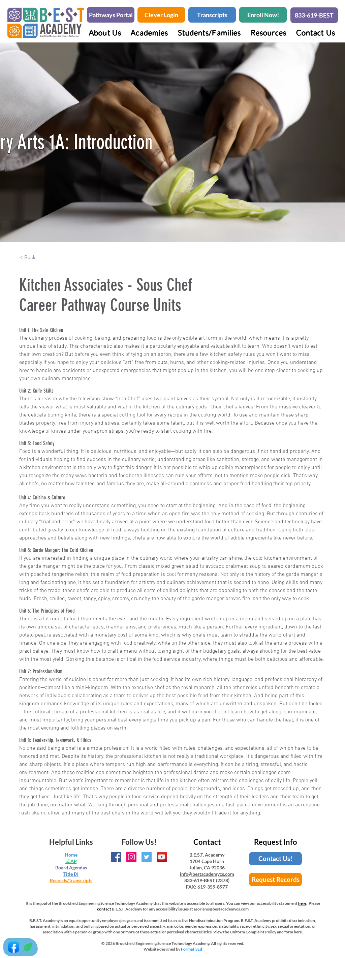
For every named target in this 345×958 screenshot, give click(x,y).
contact (104, 908)
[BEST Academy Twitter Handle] (147, 857)
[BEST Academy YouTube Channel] (162, 857)
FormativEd (191, 949)
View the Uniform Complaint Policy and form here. (258, 931)
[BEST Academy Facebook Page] (116, 857)
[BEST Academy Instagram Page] (131, 857)
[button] (149, 32)
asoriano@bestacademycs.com (221, 908)
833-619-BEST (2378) (206, 880)
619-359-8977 (212, 887)
